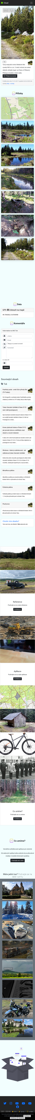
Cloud (5, 3)
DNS (15, 1111)
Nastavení (21, 1118)
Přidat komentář (11, 76)
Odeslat (6, 367)
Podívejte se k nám (18, 860)
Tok (4, 62)
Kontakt (31, 1111)
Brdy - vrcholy (10, 83)
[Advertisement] (17, 280)
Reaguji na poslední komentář (15, 343)
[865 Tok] (17, 32)
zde (22, 1115)
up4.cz (22, 1111)
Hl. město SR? (6, 360)
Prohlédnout (17, 609)
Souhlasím (27, 1116)
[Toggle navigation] (31, 3)
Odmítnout (14, 1118)
